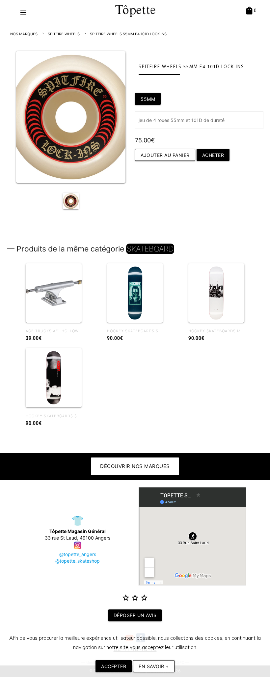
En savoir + (154, 666)
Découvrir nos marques (135, 466)
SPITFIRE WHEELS (64, 34)
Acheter (213, 155)
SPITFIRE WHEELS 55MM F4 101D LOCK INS (128, 34)
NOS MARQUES (24, 34)
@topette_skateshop (77, 561)
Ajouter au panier (165, 155)
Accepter (113, 666)
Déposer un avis (135, 615)
